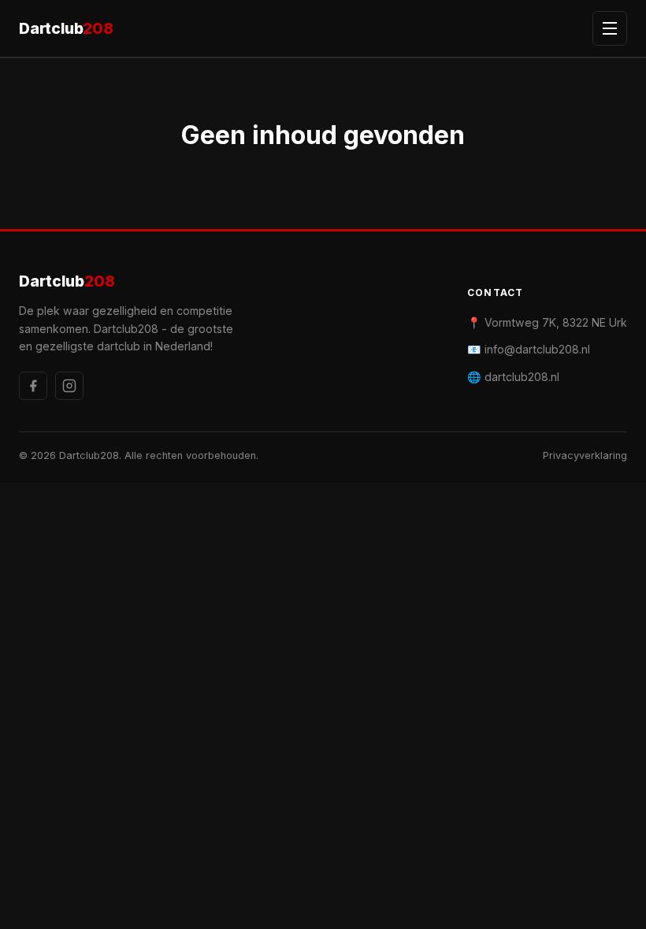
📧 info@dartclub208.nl (528, 349)
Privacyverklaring (585, 455)
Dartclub (66, 28)
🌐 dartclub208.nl (513, 376)
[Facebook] (33, 386)
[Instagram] (69, 386)
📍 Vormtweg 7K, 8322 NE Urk (547, 322)
